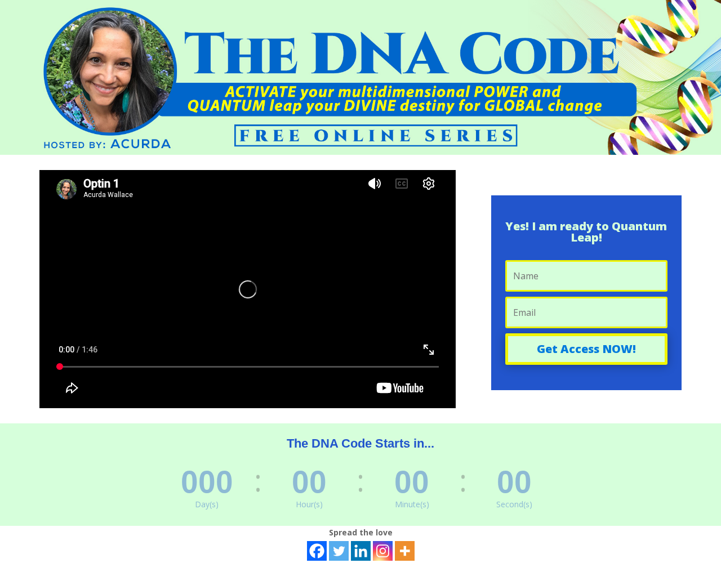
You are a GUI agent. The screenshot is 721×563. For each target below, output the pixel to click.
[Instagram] (383, 551)
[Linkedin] (361, 551)
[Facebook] (317, 551)
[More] (405, 551)
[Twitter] (339, 551)
